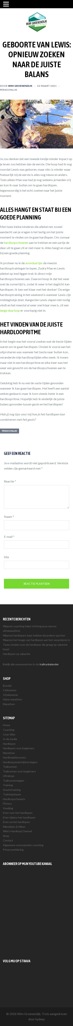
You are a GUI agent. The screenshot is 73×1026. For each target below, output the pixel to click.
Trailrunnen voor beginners (19, 771)
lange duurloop (10, 310)
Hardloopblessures (14, 757)
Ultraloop (8, 775)
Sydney (40, 1019)
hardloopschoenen (16, 242)
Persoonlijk (8, 89)
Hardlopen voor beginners (18, 748)
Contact (8, 840)
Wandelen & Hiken (14, 826)
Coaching (8, 729)
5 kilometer (10, 690)
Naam (9, 516)
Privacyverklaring (13, 849)
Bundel (7, 685)
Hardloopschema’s (14, 799)
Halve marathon (12, 699)
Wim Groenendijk (20, 85)
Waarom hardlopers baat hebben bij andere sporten (34, 635)
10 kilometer (10, 694)
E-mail (9, 536)
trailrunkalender (49, 664)
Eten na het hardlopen (16, 822)
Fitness (7, 803)
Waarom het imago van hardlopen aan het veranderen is (36, 640)
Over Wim (9, 734)
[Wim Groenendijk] (36, 21)
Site (6, 557)
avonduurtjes (34, 263)
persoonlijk (9, 430)
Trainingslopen (12, 794)
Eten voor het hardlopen (18, 812)
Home (6, 725)
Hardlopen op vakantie (16, 653)
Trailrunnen (10, 766)
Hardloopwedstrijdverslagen (20, 762)
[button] (6, 4)
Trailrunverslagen (13, 780)
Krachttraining (12, 789)
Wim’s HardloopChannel (17, 831)
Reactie (10, 481)
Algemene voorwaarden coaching (23, 845)
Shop (6, 836)
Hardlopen (9, 743)
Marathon (9, 704)
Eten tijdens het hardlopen (19, 817)
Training (8, 785)
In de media (10, 739)
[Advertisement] (36, 912)
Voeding (8, 808)
